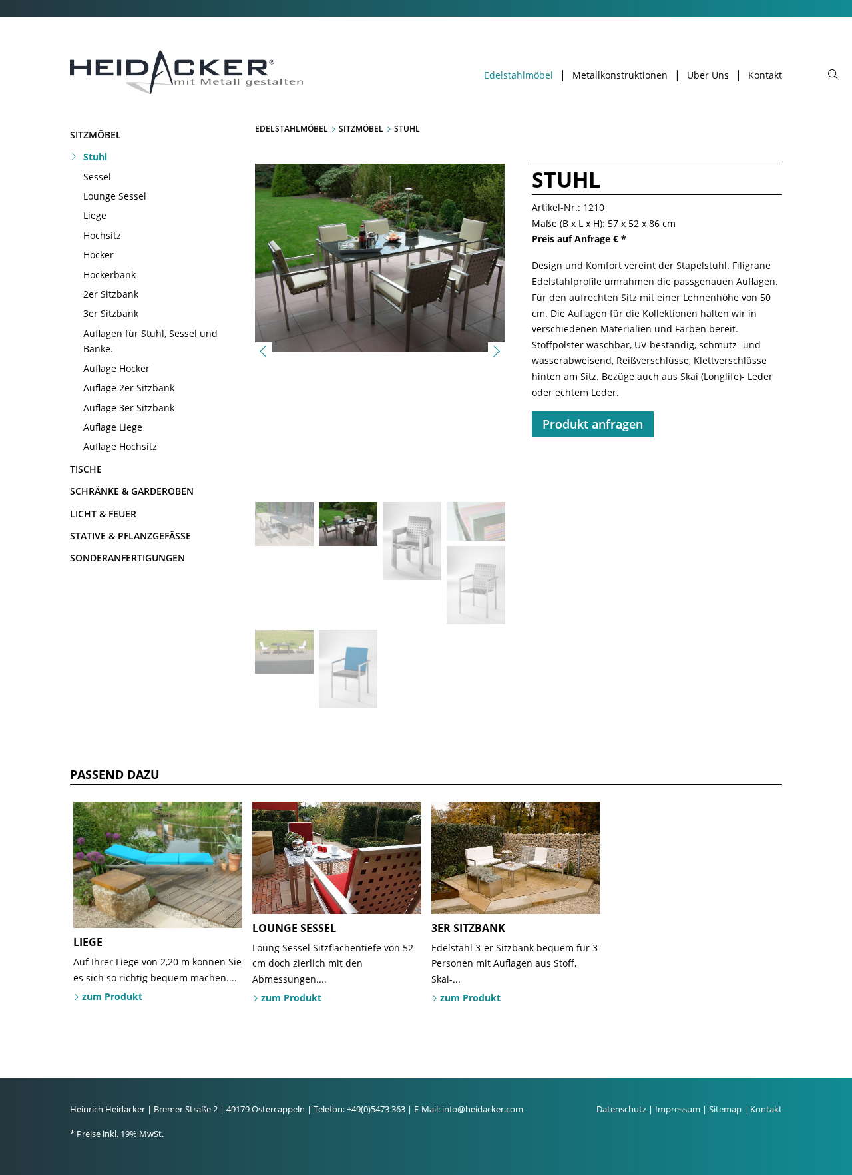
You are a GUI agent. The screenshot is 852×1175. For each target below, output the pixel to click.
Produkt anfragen (592, 424)
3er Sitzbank (110, 313)
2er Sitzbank (110, 294)
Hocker (98, 254)
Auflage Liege (112, 427)
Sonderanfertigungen (127, 557)
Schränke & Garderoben (132, 491)
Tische (86, 469)
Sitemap (725, 1109)
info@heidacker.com (482, 1109)
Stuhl (95, 156)
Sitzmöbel (95, 134)
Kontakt (765, 75)
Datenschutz (621, 1109)
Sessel (97, 176)
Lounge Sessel (114, 196)
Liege (94, 215)
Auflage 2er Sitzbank (128, 387)
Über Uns (708, 75)
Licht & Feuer (103, 513)
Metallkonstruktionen (620, 75)
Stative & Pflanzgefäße (130, 535)
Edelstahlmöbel (518, 75)
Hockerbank (109, 274)
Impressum (677, 1109)
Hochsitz (102, 235)
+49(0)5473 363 (376, 1109)
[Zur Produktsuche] (833, 75)
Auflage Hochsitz (120, 446)
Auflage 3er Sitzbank (128, 407)
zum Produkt (112, 996)
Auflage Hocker (116, 368)
